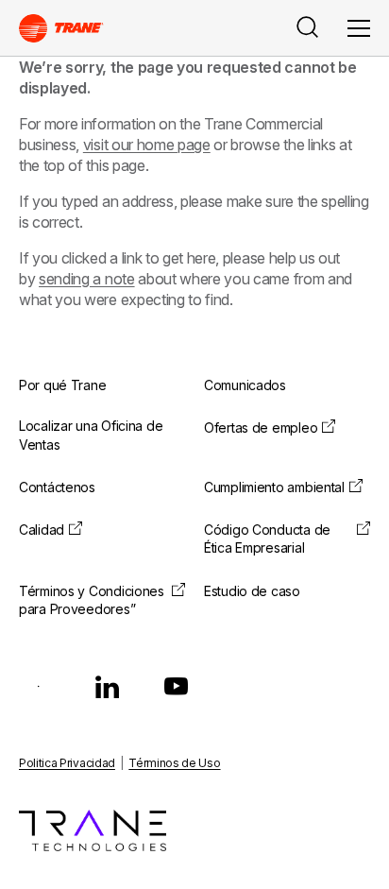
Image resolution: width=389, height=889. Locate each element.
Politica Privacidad (67, 763)
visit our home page (147, 144)
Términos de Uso (174, 763)
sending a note (87, 278)
